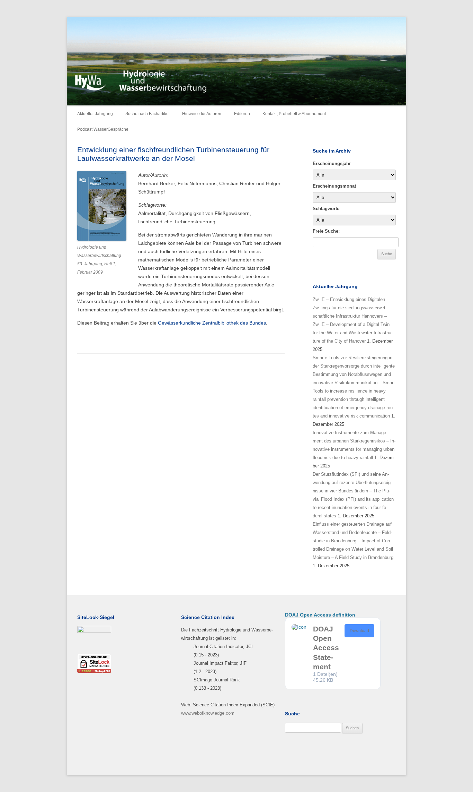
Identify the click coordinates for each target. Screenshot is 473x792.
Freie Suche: (326, 231)
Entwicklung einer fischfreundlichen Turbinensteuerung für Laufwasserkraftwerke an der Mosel (173, 154)
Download (359, 630)
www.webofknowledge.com (207, 713)
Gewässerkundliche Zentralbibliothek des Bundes (212, 323)
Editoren (242, 113)
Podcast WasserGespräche (102, 129)
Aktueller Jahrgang (95, 113)
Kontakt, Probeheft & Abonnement (294, 113)
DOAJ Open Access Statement (326, 648)
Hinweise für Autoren (201, 113)
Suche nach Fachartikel (147, 113)
